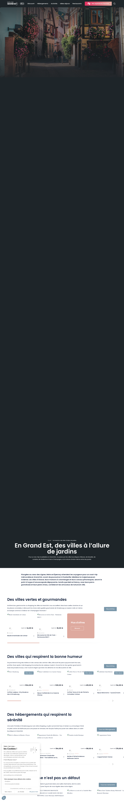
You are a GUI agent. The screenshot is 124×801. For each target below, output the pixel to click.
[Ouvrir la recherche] (115, 3)
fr (21, 4)
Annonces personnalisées (12, 784)
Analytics (7, 781)
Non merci (8, 792)
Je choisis (21, 792)
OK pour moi (33, 792)
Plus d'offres (110, 609)
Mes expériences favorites (100, 4)
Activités (54, 4)
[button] (4, 798)
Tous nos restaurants (108, 785)
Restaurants (77, 4)
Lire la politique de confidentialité (13, 775)
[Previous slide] (109, 701)
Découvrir (31, 4)
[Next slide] (113, 701)
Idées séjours (65, 4)
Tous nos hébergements (107, 730)
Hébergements (42, 4)
